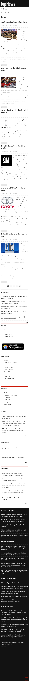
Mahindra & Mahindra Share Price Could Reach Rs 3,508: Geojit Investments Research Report (14, 531)
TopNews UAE (7, 397)
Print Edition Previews (9, 381)
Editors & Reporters (9, 369)
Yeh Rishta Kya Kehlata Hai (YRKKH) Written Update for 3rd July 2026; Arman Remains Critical (14, 625)
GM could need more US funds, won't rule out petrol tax (13, 147)
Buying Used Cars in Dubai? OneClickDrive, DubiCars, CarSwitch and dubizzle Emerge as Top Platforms (13, 520)
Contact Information (9, 367)
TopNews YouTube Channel (10, 362)
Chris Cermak (5, 73)
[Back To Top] (26, 679)
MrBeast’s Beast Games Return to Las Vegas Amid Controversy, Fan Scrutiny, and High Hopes (12, 601)
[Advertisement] (14, 662)
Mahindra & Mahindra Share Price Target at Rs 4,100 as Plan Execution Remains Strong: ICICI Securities (14, 515)
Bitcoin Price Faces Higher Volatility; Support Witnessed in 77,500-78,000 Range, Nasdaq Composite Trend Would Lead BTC (14, 571)
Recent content (7, 404)
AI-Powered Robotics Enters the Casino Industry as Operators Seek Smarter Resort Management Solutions (14, 497)
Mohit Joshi (5, 151)
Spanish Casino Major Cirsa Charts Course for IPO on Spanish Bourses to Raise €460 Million (13, 592)
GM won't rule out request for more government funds (14, 235)
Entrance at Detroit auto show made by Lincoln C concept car (14, 111)
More (27, 322)
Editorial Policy (7, 372)
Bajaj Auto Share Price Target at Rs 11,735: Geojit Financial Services (14, 536)
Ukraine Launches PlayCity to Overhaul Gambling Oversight (14, 596)
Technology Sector (8, 336)
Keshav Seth (4, 115)
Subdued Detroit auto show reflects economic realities (13, 69)
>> (19, 286)
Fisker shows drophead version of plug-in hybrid (14, 22)
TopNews (8, 3)
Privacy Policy (7, 376)
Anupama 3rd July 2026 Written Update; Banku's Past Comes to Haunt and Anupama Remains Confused (13, 636)
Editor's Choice (7, 360)
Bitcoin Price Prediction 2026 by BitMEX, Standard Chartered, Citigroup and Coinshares (12, 559)
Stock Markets (7, 332)
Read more (4, 65)
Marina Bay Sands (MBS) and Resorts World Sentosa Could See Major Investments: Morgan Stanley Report (14, 587)
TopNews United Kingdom (10, 395)
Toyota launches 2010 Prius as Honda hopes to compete (13, 189)
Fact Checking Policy (9, 378)
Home (2, 13)
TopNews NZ (7, 399)
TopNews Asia (7, 393)
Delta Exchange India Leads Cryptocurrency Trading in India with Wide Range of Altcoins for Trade (13, 554)
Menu (5, 9)
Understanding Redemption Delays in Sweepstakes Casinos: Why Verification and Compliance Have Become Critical (14, 485)
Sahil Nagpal (5, 25)
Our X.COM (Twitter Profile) (10, 365)
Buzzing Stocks (7, 402)
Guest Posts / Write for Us (10, 374)
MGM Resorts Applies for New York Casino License (12, 583)
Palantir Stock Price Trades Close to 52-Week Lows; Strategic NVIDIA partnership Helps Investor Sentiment (14, 430)
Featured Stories (8, 334)
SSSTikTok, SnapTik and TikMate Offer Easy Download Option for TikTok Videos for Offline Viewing (13, 630)
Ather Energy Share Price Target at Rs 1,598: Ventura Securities (13, 525)
